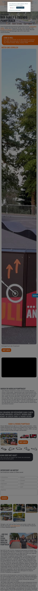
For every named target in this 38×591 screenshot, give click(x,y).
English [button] (13, 7)
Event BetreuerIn (15, 525)
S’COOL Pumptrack (5, 29)
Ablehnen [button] (31, 9)
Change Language (20, 7)
